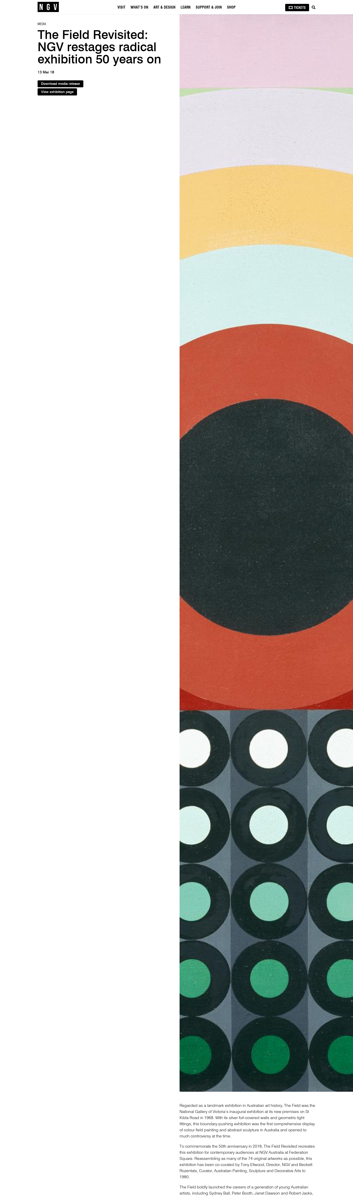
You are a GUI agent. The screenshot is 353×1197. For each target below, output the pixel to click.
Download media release (60, 84)
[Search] (313, 7)
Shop (231, 7)
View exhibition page (57, 92)
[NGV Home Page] (48, 7)
